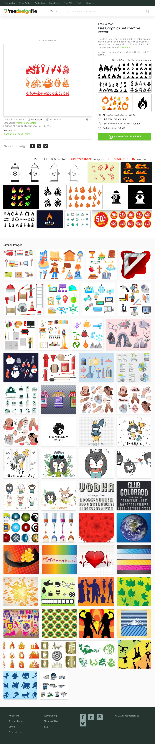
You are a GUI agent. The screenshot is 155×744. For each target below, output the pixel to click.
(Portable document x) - (121, 124)
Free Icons (54, 3)
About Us (14, 716)
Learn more (124, 47)
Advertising (50, 716)
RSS (46, 727)
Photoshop (40, 3)
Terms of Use (51, 721)
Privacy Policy (16, 721)
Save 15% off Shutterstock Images (131, 60)
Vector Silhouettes (26, 123)
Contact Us (15, 732)
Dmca (12, 727)
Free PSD (68, 3)
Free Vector (9, 3)
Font (79, 3)
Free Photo (25, 3)
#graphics (10, 134)
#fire (27, 134)
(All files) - (114, 128)
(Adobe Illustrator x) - (119, 115)
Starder (39, 120)
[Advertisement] (47, 29)
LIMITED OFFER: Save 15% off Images (67, 159)
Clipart (89, 3)
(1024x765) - (114, 119)
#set (20, 134)
